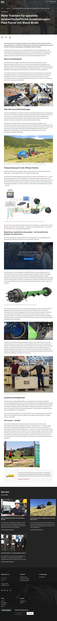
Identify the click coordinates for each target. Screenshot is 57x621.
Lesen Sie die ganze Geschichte (7, 529)
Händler (21, 602)
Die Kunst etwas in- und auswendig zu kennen (13, 553)
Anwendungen (42, 577)
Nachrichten (3, 604)
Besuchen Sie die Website (23, 479)
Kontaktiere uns (23, 601)
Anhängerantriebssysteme (34, 68)
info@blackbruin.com (5, 585)
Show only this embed (29, 258)
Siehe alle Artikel (4, 495)
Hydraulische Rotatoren (24, 578)
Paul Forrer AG (20, 64)
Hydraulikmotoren (23, 577)
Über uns (3, 601)
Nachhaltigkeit (4, 602)
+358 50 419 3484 (4, 583)
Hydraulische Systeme (24, 580)
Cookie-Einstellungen (6, 610)
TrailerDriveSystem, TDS (41, 176)
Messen (2, 606)
